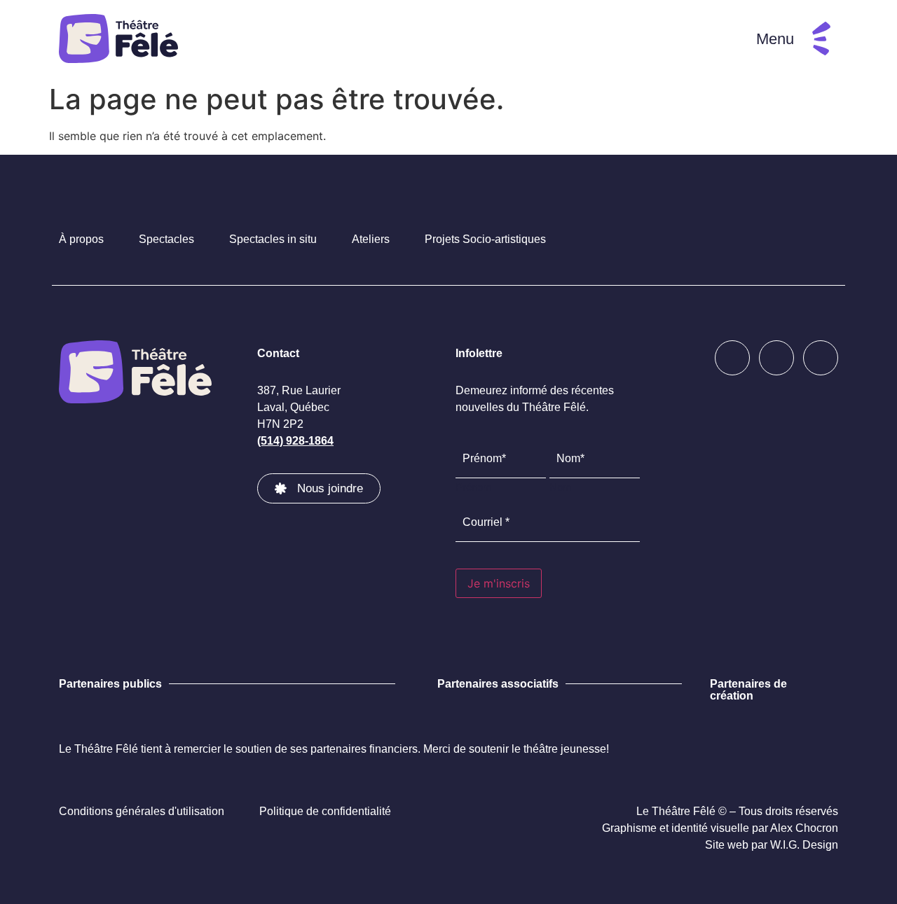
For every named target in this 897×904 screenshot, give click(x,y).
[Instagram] (776, 357)
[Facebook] (732, 357)
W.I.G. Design (804, 845)
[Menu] (821, 38)
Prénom (474, 486)
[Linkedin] (820, 357)
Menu (775, 39)
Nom (560, 486)
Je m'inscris (498, 583)
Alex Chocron (804, 828)
